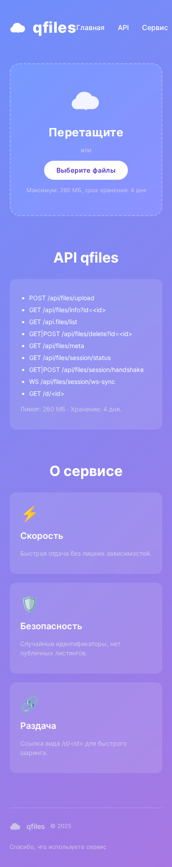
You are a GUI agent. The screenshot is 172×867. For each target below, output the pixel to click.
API (123, 27)
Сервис (155, 27)
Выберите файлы (86, 170)
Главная (90, 27)
